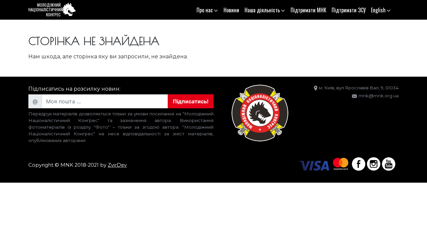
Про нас (204, 10)
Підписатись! (190, 101)
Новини (231, 10)
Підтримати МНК (308, 10)
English (378, 10)
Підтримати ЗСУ (349, 10)
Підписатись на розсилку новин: (74, 89)
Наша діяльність (262, 10)
